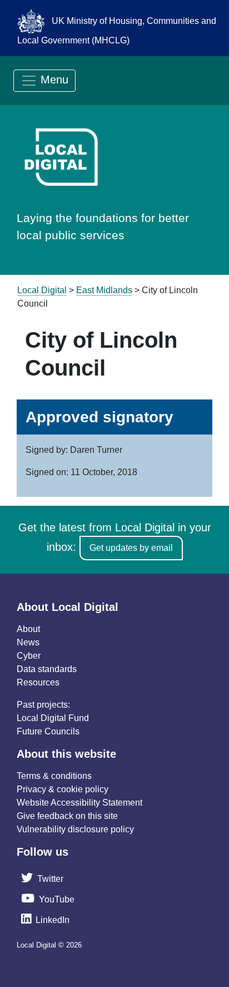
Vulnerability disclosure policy (75, 829)
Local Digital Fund (53, 718)
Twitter (50, 879)
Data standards (47, 669)
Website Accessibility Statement (79, 802)
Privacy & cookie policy (62, 789)
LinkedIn (52, 920)
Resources (38, 682)
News (28, 642)
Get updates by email (131, 547)
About (28, 629)
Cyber (29, 655)
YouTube (56, 899)
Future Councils (48, 731)
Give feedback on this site (67, 816)
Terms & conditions (54, 776)
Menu (52, 79)
